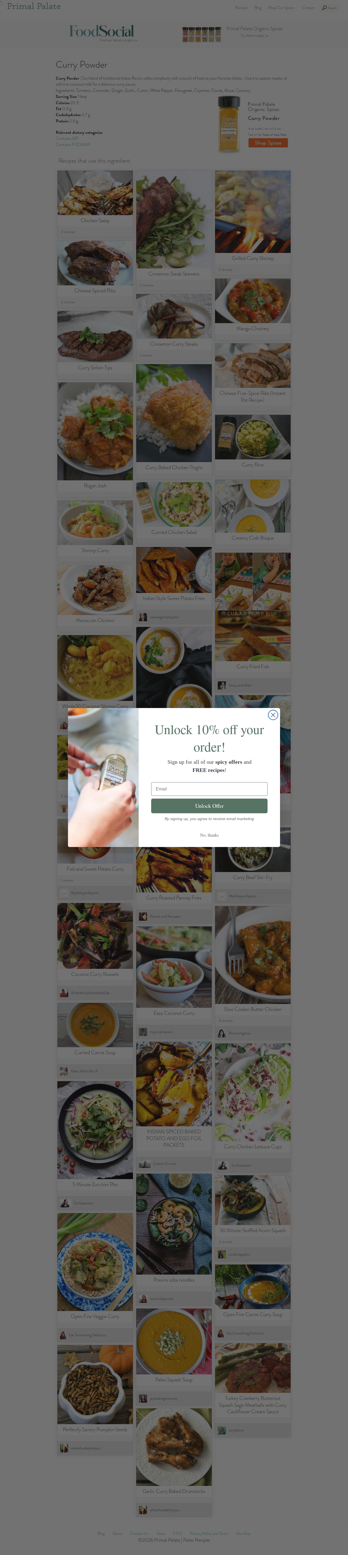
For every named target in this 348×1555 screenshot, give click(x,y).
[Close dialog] (273, 715)
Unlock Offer (209, 805)
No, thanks (209, 835)
